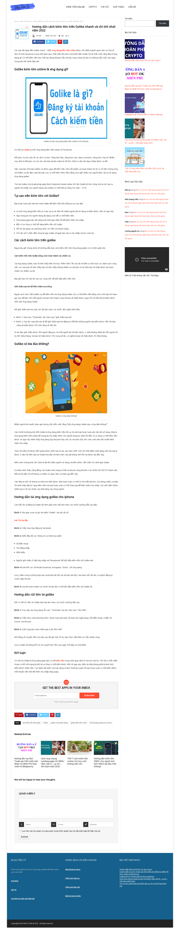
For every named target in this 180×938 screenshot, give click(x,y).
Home (16, 21)
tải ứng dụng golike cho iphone (101, 723)
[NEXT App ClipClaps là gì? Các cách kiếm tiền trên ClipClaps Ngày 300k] (177, 931)
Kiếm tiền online (75, 7)
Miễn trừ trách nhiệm (73, 896)
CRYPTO (93, 7)
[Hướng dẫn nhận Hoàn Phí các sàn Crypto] (135, 49)
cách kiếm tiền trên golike (31, 723)
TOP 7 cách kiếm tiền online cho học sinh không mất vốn (77, 761)
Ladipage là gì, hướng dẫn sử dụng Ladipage (144, 114)
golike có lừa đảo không (59, 723)
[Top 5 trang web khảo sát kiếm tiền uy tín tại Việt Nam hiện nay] (135, 157)
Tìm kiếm (128, 18)
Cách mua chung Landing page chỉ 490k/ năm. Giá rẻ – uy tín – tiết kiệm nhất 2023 (52, 763)
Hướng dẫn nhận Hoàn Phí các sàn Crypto (142, 60)
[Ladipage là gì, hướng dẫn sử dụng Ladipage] (135, 103)
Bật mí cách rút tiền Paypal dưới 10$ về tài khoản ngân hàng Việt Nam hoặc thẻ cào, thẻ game (146, 203)
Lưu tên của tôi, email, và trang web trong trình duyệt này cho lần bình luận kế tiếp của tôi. (61, 831)
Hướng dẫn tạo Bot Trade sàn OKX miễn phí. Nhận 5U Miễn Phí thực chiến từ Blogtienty (26, 763)
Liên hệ (132, 7)
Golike (45, 723)
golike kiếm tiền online (79, 723)
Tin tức (105, 7)
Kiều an (127, 190)
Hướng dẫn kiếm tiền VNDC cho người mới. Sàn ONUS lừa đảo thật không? (105, 763)
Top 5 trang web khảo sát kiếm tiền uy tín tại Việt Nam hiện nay (143, 885)
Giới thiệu (118, 7)
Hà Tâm (38, 36)
